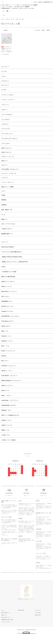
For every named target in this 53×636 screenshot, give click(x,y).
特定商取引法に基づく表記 (7, 619)
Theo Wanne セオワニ (7, 321)
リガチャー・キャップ (10, 19)
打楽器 (3, 195)
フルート (3, 76)
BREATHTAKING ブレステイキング (11, 380)
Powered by (19, 633)
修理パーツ (4, 219)
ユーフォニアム (5, 128)
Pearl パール (5, 346)
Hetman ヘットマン (6, 370)
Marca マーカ (5, 390)
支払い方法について (5, 617)
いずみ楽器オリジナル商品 (8, 271)
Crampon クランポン (7, 311)
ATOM (22, 610)
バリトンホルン (5, 143)
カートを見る (38, 612)
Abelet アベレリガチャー (8, 281)
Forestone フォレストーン (8, 365)
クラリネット (5, 81)
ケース (3, 191)
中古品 (3, 266)
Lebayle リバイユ (6, 420)
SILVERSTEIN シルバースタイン (10, 316)
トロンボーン (5, 124)
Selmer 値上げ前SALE (7, 247)
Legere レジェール (6, 425)
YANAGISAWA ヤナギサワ (8, 405)
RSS (19, 610)
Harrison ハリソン (6, 336)
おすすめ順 (37, 30)
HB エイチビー (5, 296)
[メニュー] (3, 15)
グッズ (3, 214)
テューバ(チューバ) (6, 133)
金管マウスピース (6, 148)
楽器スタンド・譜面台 (7, 187)
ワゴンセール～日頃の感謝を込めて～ (11, 252)
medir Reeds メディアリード (9, 400)
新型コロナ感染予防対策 (8, 276)
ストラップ (4, 177)
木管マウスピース (6, 152)
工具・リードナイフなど (8, 224)
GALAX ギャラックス (7, 306)
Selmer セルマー (6, 326)
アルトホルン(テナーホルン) (9, 138)
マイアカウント (38, 610)
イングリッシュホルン (7, 95)
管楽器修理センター (7, 301)
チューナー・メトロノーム (8, 173)
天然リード (4, 161)
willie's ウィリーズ (6, 286)
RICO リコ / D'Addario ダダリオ (10, 415)
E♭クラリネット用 (19, 19)
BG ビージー (4, 361)
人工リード (4, 165)
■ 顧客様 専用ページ (7, 234)
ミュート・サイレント (7, 182)
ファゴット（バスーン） (8, 99)
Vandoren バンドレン (7, 341)
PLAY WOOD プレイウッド (9, 375)
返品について (4, 615)
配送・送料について (5, 612)
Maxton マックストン (7, 385)
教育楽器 (3, 200)
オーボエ (3, 90)
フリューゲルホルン (7, 114)
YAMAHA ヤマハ (6, 410)
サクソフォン (5, 85)
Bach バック (4, 331)
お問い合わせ (38, 615)
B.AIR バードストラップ (8, 351)
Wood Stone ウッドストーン (9, 291)
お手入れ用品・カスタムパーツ (10, 169)
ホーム (2, 19)
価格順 (43, 30)
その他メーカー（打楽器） (8, 440)
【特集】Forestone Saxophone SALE (11, 257)
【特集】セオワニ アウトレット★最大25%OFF (14, 262)
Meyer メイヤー (6, 395)
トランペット (5, 104)
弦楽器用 (3, 205)
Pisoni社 (3, 356)
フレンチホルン (5, 119)
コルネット (4, 109)
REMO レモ (5, 430)
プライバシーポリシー (6, 622)
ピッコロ (3, 71)
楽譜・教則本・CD (6, 209)
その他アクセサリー (7, 229)
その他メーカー (5, 435)
